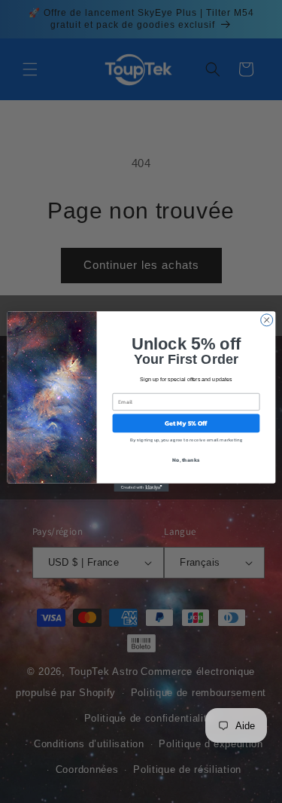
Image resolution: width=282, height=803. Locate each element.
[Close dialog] (266, 320)
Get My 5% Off (185, 423)
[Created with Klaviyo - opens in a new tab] (141, 488)
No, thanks (185, 460)
